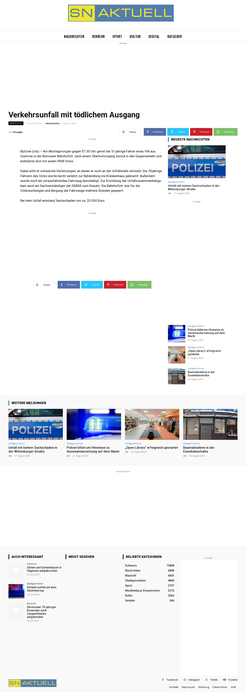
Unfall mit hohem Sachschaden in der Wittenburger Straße (194, 187)
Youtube (233, 679)
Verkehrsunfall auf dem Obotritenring (42, 589)
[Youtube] (224, 679)
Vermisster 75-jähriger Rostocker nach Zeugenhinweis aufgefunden (41, 612)
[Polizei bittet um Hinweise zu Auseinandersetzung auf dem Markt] (176, 333)
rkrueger (18, 132)
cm (169, 193)
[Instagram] (184, 679)
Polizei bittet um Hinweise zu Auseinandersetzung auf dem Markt (206, 333)
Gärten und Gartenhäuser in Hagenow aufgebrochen (44, 569)
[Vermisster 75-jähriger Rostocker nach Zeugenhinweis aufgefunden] (16, 610)
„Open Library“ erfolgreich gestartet (151, 447)
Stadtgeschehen (176, 182)
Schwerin (32, 564)
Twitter (214, 679)
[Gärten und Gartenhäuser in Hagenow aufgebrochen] (16, 571)
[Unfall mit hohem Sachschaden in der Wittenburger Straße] (197, 161)
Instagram (194, 679)
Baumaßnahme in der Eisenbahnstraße (201, 374)
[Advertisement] (123, 72)
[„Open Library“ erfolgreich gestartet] (176, 354)
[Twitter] (206, 679)
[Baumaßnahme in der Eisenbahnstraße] (176, 376)
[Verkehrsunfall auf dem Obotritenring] (16, 590)
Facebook (172, 679)
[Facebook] (163, 679)
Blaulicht (16, 123)
